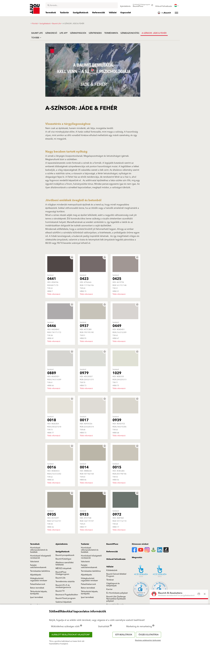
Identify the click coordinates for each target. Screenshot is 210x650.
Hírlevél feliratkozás (116, 559)
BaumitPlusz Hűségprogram (62, 573)
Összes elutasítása (148, 634)
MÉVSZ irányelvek (63, 568)
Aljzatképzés (35, 574)
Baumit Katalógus (63, 559)
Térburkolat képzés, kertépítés (38, 592)
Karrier (109, 589)
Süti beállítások (123, 634)
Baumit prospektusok (65, 555)
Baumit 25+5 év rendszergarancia (63, 586)
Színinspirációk (78, 33)
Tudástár (85, 544)
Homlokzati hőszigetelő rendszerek (40, 557)
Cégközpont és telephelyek (113, 584)
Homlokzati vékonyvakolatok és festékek (39, 550)
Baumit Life (37, 33)
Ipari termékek (36, 597)
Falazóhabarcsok (37, 584)
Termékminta (111, 33)
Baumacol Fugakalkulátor (67, 594)
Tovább (35, 37)
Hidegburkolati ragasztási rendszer (38, 579)
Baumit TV (60, 591)
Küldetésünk (111, 570)
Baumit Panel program (65, 598)
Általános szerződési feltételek (65, 563)
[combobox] (81, 5)
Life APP (64, 33)
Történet (110, 580)
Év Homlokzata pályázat (117, 593)
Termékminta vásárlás (65, 581)
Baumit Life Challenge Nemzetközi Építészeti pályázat (116, 599)
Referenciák (112, 551)
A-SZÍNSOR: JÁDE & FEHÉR (154, 33)
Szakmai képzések (63, 602)
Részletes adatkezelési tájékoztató (148, 640)
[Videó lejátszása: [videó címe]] (92, 70)
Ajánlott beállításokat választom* (71, 634)
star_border (71, 257)
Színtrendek (95, 33)
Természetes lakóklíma (40, 571)
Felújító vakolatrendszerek (38, 566)
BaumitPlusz (112, 544)
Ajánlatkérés (62, 544)
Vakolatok (34, 561)
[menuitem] (125, 5)
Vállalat (109, 566)
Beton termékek (37, 588)
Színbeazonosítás (129, 33)
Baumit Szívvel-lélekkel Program (116, 575)
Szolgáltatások (63, 551)
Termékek (35, 544)
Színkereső (51, 33)
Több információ (53, 294)
